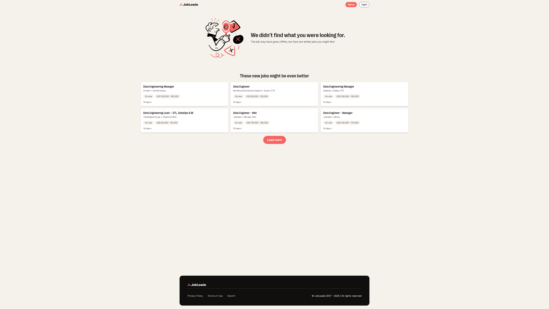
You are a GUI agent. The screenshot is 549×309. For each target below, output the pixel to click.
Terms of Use (215, 295)
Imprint (231, 295)
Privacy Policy (195, 295)
